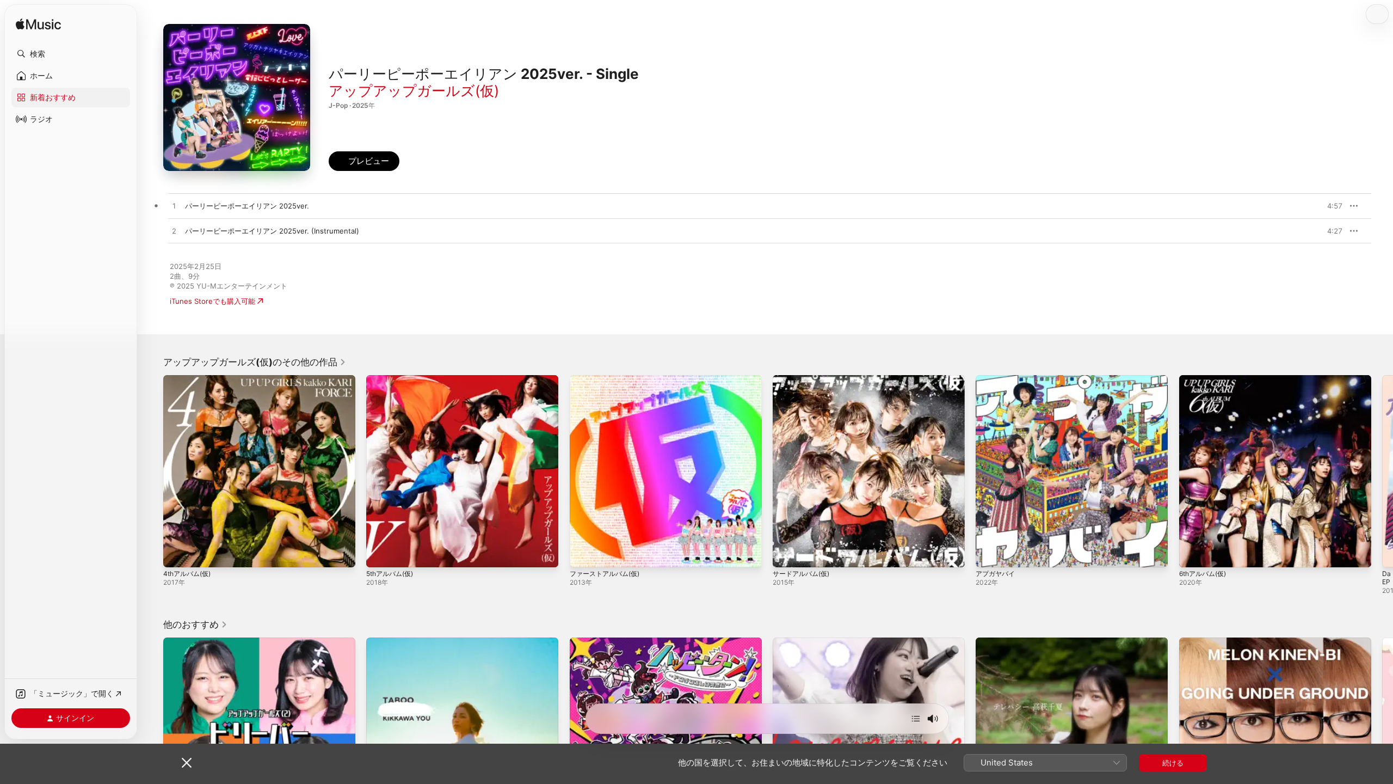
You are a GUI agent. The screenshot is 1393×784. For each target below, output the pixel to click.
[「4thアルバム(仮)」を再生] (177, 554)
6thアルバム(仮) (1205, 379)
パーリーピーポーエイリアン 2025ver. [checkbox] (247, 205)
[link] (254, 362)
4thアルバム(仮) (189, 379)
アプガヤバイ (997, 379)
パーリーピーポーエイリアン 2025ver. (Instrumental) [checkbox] (272, 230)
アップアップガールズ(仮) (414, 90)
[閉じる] (187, 763)
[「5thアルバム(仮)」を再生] (380, 554)
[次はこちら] (915, 718)
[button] (71, 54)
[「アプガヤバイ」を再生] (989, 554)
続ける (1173, 762)
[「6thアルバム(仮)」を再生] (1193, 554)
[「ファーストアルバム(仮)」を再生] (583, 554)
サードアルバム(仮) (804, 379)
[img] (38, 25)
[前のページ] (152, 471)
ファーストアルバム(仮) (608, 379)
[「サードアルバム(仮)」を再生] (786, 554)
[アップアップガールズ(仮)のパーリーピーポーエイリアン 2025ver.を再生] (174, 206)
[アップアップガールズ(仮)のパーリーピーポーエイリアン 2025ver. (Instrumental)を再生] (174, 231)
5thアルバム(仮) (392, 379)
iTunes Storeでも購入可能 (212, 301)
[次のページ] (1382, 471)
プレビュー (1328, 206)
